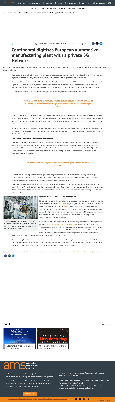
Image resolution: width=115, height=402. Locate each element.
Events (22, 3)
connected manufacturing (41, 252)
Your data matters (13, 399)
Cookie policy (23, 399)
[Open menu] (5, 3)
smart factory (8, 252)
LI (76, 399)
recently (67, 206)
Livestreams (35, 3)
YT (84, 399)
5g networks (97, 252)
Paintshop (62, 8)
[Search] (88, 3)
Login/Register (101, 3)
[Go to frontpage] (11, 3)
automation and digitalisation (23, 252)
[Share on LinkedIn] (101, 43)
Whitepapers (71, 3)
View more (105, 325)
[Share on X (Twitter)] (97, 43)
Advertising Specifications (60, 399)
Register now (29, 394)
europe (61, 252)
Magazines (48, 3)
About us (29, 399)
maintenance (88, 252)
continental (53, 252)
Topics (32, 8)
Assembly (71, 8)
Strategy (41, 8)
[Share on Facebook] (93, 43)
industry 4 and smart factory (73, 252)
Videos (83, 3)
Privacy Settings (48, 399)
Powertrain (81, 8)
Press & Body (51, 8)
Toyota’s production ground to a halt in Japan (61, 224)
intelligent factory (63, 204)
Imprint (35, 399)
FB (80, 399)
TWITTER (89, 399)
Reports (59, 3)
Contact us (40, 399)
